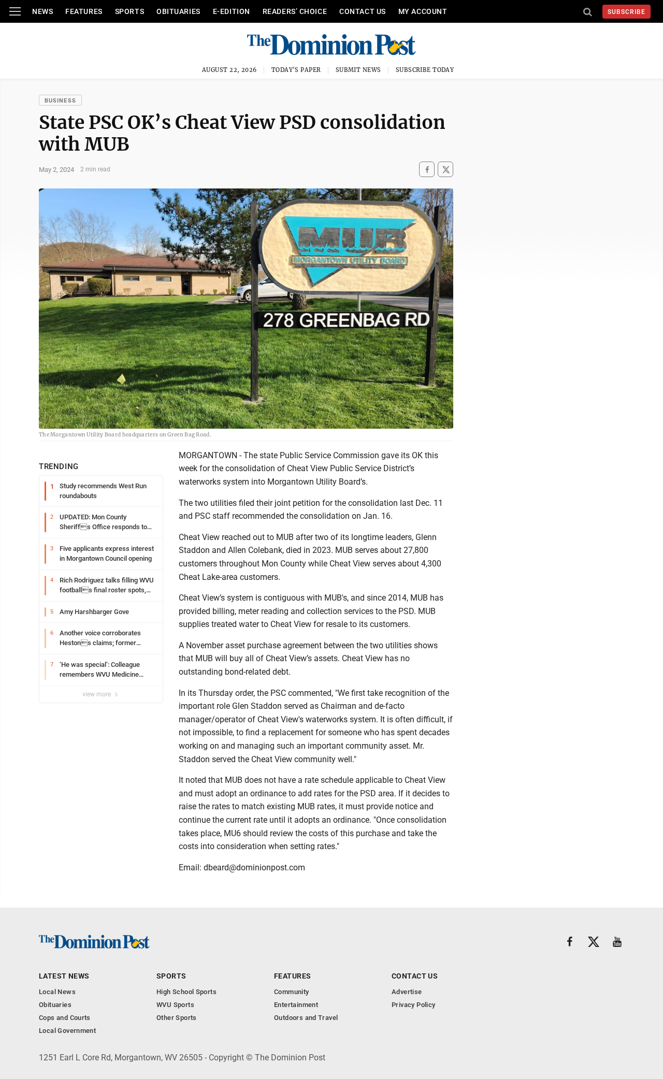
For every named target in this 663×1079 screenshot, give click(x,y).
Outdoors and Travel (306, 1018)
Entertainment (296, 1005)
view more (97, 694)
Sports (129, 11)
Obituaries (178, 11)
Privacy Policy (413, 1005)
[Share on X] (445, 169)
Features (83, 11)
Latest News (64, 976)
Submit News (358, 70)
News (42, 11)
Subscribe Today (425, 70)
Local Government (67, 1030)
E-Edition (231, 11)
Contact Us (362, 11)
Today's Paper (296, 70)
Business (60, 100)
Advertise (407, 992)
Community (291, 992)
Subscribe (626, 12)
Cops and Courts (65, 1018)
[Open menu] (15, 11)
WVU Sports (175, 1005)
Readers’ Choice (295, 11)
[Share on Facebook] (426, 169)
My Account (423, 11)
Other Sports (176, 1018)
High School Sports (186, 992)
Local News (57, 992)
